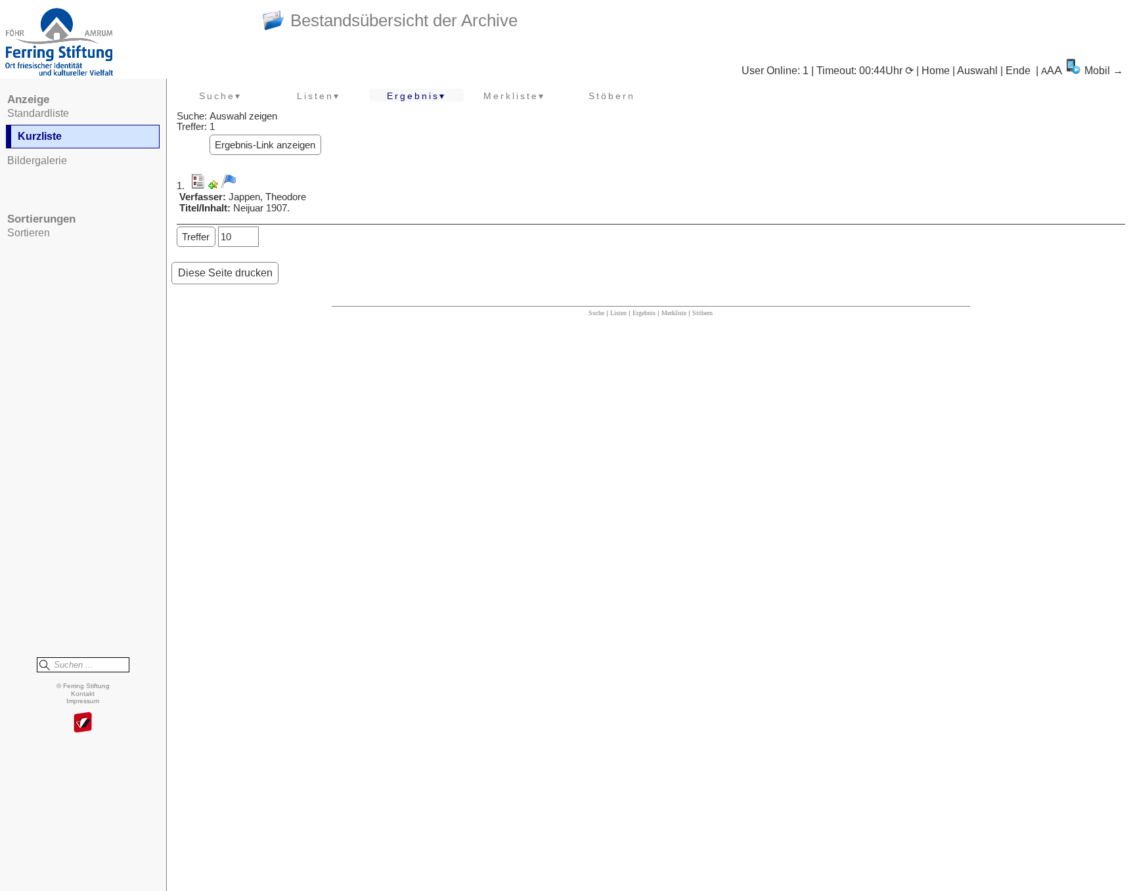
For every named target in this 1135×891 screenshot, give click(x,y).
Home (936, 70)
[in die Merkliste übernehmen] (228, 181)
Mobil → (1103, 70)
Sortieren (28, 232)
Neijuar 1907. (261, 208)
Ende (1018, 70)
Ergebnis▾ (416, 96)
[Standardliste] (198, 186)
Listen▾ (318, 96)
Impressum (82, 701)
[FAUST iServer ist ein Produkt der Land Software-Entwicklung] (83, 723)
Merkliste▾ (514, 96)
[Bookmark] (213, 186)
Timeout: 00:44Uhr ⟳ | (869, 70)
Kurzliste (40, 136)
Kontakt (83, 693)
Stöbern (612, 96)
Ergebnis (644, 312)
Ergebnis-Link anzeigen (265, 145)
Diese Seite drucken (225, 272)
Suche (596, 312)
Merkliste (673, 312)
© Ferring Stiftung (83, 685)
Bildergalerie (37, 160)
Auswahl (977, 70)
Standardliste (38, 113)
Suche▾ (220, 96)
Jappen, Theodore (267, 197)
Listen (618, 312)
